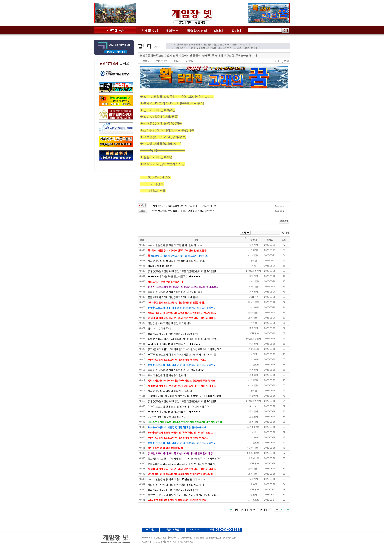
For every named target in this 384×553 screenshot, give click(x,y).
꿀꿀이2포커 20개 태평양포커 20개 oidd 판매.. (173, 297)
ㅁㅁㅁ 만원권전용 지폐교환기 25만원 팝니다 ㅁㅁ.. (176, 292)
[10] (270, 509)
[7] (258, 509)
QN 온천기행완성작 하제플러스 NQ (166, 417)
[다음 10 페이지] (278, 509)
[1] (236, 509)
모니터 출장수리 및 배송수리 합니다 (167, 375)
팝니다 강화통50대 (159, 328)
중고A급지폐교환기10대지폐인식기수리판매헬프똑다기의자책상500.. (185, 349)
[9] (265, 509)
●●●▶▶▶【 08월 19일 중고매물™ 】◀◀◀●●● (174, 344)
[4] (246, 509)
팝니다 (236, 30)
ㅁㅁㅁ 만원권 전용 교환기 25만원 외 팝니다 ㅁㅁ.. (175, 245)
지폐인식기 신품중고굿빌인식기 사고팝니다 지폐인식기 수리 (185, 205)
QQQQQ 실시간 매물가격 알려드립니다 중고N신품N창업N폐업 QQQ (184, 396)
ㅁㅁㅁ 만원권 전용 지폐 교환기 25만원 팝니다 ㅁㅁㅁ (176, 479)
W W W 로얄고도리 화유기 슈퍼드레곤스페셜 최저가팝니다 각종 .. (183, 354)
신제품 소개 (149, 30)
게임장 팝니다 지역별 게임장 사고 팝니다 (169, 323)
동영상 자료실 (197, 30)
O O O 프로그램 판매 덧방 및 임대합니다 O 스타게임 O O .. (179, 406)
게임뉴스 (172, 30)
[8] (261, 509)
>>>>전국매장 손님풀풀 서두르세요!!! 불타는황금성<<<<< (183, 210)
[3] (242, 509)
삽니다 (218, 30)
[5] (250, 509)
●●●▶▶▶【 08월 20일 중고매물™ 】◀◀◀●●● (174, 276)
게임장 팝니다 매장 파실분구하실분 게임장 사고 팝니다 (177, 260)
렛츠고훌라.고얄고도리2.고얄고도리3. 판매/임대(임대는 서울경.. (182, 463)
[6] (254, 509)
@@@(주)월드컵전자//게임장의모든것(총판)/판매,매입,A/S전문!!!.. (183, 271)
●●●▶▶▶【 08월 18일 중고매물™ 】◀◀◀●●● (174, 411)
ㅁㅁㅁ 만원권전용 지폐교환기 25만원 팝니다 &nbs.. (176, 370)
